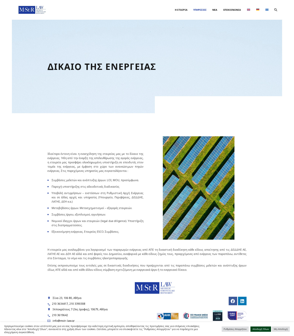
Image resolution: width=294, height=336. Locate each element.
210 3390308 (77, 304)
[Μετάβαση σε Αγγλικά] (248, 10)
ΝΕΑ (214, 9)
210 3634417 (60, 304)
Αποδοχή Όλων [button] (260, 329)
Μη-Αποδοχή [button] (281, 329)
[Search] (275, 10)
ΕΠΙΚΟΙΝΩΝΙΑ (232, 9)
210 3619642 (60, 315)
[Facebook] (233, 301)
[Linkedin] (242, 301)
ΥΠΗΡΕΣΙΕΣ (200, 9)
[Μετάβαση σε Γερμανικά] (258, 10)
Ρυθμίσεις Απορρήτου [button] (235, 329)
